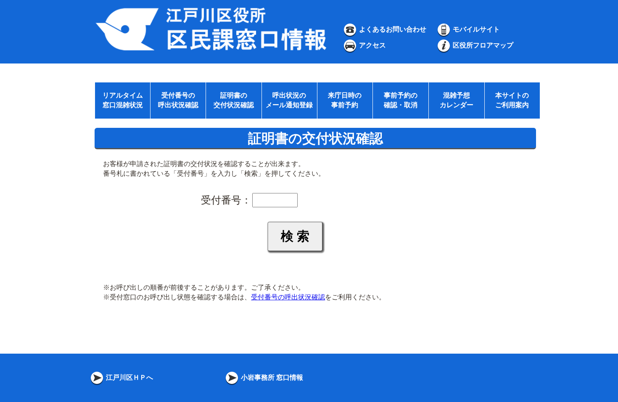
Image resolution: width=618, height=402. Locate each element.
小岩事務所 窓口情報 (271, 377)
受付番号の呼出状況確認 (288, 297)
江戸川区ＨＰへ (128, 377)
